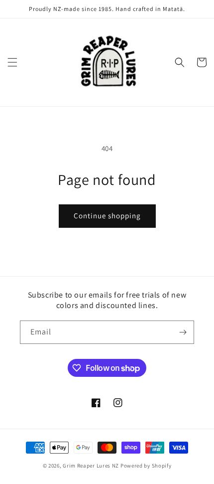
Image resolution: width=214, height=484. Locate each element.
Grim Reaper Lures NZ (91, 465)
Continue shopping (107, 215)
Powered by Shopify (146, 465)
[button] (12, 62)
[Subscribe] (183, 332)
